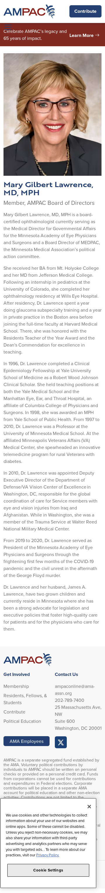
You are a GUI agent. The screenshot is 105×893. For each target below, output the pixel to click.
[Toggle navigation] (8, 27)
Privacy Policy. (47, 855)
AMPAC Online (61, 742)
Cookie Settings (48, 870)
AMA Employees (26, 741)
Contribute (85, 11)
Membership (16, 686)
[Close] (89, 806)
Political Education (22, 721)
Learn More (81, 35)
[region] (48, 843)
